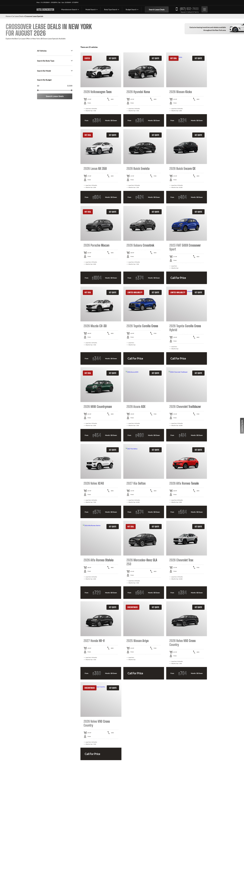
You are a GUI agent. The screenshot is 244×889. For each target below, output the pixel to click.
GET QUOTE (112, 58)
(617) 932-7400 (189, 9)
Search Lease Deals (157, 9)
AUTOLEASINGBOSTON (45, 9)
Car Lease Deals (17, 16)
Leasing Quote (242, 426)
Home (8, 16)
